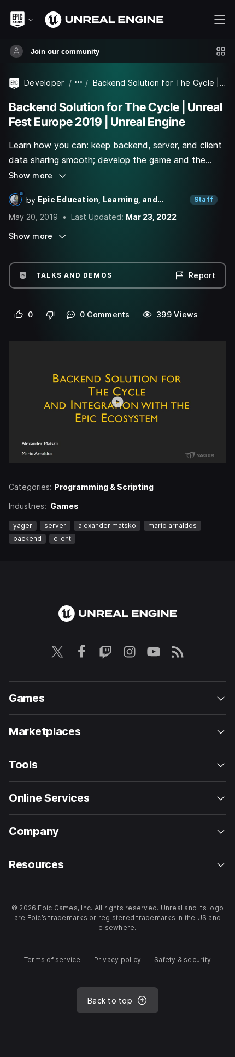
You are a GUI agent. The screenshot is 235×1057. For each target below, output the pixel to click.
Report (202, 275)
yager (22, 525)
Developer (44, 82)
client (62, 538)
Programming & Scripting (104, 486)
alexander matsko (107, 525)
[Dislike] (50, 314)
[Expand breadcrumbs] (78, 83)
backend (27, 538)
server (55, 525)
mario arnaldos (172, 525)
